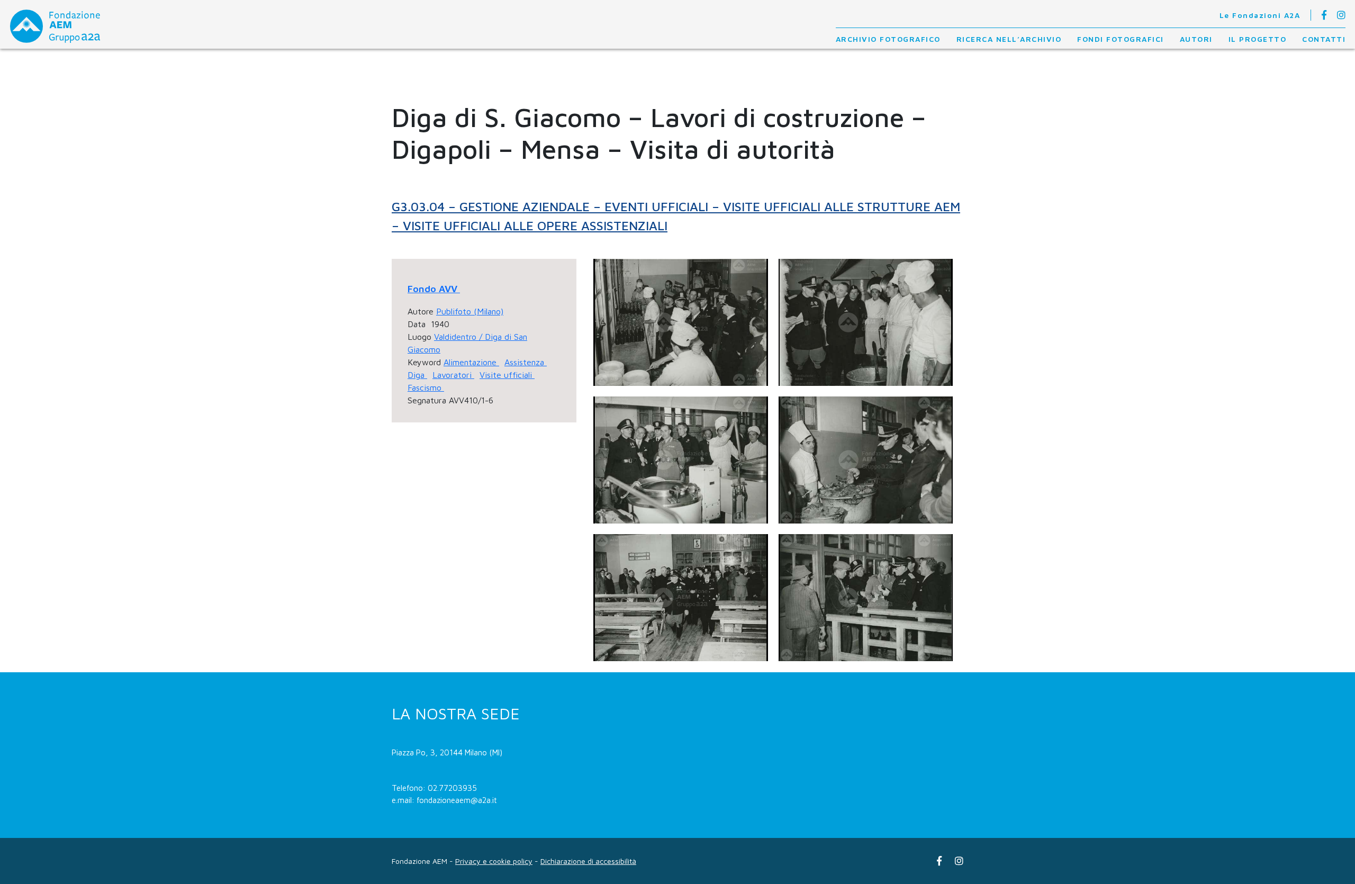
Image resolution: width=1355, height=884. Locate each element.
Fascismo (426, 387)
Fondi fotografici (1120, 38)
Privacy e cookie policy (493, 860)
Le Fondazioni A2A (1260, 15)
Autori (1196, 38)
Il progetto (1257, 38)
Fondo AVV (434, 288)
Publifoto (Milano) (469, 311)
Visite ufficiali (507, 375)
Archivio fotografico (888, 38)
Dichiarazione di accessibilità (588, 860)
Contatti (1323, 38)
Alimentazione (471, 362)
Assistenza (525, 362)
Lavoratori (453, 375)
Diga (417, 375)
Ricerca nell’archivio (1009, 38)
